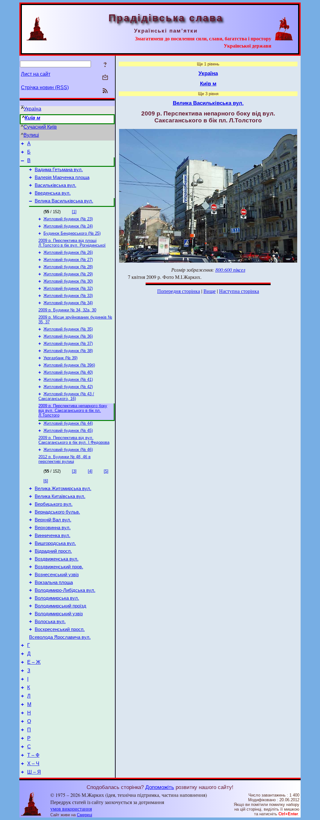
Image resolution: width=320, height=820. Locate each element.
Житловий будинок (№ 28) (68, 266)
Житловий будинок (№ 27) (68, 259)
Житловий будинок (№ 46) (68, 449)
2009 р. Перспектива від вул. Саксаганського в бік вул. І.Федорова (73, 440)
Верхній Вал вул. (53, 519)
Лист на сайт (35, 74)
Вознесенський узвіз (57, 574)
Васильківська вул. (55, 185)
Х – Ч (33, 763)
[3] (74, 471)
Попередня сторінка (178, 291)
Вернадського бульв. (57, 512)
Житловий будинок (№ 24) (68, 226)
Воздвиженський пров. (59, 566)
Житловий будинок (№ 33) (68, 295)
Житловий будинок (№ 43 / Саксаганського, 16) (66, 396)
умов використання (71, 808)
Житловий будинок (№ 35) (68, 329)
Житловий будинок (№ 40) (68, 372)
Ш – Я (34, 772)
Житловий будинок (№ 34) (68, 302)
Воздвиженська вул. (56, 558)
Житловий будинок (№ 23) (68, 219)
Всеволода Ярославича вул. (60, 637)
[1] (74, 211)
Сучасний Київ (40, 127)
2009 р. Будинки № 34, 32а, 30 (67, 310)
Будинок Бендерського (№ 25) (72, 233)
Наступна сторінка (239, 291)
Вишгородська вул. (55, 543)
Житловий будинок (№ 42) (68, 386)
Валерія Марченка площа (62, 177)
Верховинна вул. (53, 527)
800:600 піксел (230, 269)
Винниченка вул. (52, 535)
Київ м (32, 117)
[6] (45, 481)
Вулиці (31, 135)
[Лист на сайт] (105, 77)
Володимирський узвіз (59, 613)
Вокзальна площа (54, 582)
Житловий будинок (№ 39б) (69, 365)
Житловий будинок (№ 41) (68, 379)
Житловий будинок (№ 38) (68, 350)
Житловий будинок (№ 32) (68, 288)
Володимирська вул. (57, 598)
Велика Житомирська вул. (63, 488)
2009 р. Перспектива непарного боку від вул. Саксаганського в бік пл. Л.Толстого (72, 410)
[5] (106, 471)
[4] (90, 471)
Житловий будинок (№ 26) (68, 252)
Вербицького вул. (53, 504)
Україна (32, 108)
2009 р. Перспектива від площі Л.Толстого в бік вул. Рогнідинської (72, 243)
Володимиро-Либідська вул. (65, 590)
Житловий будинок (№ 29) (68, 274)
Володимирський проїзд (60, 605)
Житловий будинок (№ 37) (68, 343)
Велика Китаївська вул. (60, 496)
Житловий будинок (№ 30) (68, 281)
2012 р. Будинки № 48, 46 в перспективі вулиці (64, 459)
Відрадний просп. (53, 551)
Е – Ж (34, 662)
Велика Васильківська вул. (64, 200)
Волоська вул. (50, 621)
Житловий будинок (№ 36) (68, 336)
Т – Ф (33, 755)
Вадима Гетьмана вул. (59, 169)
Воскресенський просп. (60, 629)
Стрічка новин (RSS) (45, 87)
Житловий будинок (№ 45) (68, 430)
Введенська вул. (53, 193)
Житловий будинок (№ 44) (68, 423)
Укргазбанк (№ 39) (60, 358)
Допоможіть (159, 787)
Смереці (84, 814)
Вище (209, 291)
